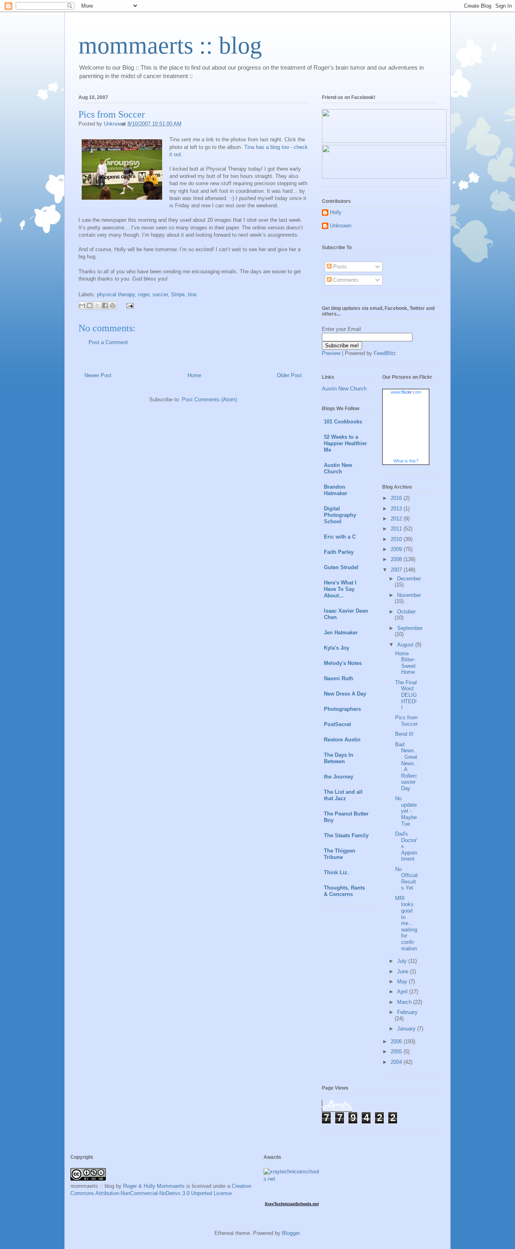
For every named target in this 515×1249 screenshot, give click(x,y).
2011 (397, 529)
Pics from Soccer (406, 720)
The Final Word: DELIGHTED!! (406, 694)
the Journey (338, 777)
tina (192, 294)
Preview (331, 353)
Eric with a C (340, 537)
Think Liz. (336, 872)
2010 (397, 539)
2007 (397, 570)
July (402, 961)
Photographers (342, 709)
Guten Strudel (341, 567)
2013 (397, 509)
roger (143, 294)
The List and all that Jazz (343, 795)
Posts (339, 267)
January (407, 1029)
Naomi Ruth (338, 678)
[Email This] (82, 305)
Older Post (289, 375)
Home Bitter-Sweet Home (405, 662)
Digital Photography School (340, 515)
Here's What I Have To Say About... (340, 589)
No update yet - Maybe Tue (406, 810)
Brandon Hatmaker (335, 490)
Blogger (290, 1233)
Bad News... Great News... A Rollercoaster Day (406, 766)
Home (194, 375)
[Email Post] (129, 305)
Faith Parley (339, 552)
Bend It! (404, 734)
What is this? (405, 460)
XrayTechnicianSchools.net (292, 1204)
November (409, 595)
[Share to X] (97, 305)
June (403, 971)
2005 (397, 1052)
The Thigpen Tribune (339, 854)
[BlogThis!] (90, 305)
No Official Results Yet (406, 878)
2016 (397, 498)
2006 (397, 1041)
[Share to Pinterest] (113, 305)
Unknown (340, 226)
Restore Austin (342, 740)
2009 (397, 549)
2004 (397, 1062)
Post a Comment (108, 342)
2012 (397, 519)
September (409, 628)
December (409, 579)
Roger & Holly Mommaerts (154, 1186)
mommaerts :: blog (170, 45)
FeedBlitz (385, 353)
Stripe (178, 294)
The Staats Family (346, 835)
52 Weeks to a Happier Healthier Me (345, 443)
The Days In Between (338, 758)
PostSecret (337, 724)
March (405, 1002)
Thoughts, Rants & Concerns (344, 891)
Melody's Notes (343, 663)
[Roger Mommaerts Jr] (384, 141)
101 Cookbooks (343, 422)
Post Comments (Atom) (209, 399)
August (406, 645)
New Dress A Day (345, 694)
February (407, 1012)
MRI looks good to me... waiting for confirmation (406, 923)
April (403, 992)
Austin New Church (344, 389)
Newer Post (97, 375)
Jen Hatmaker (341, 633)
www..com (406, 392)
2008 (397, 559)
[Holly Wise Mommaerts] (384, 177)
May (403, 982)
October (406, 612)
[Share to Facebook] (105, 305)
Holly (336, 212)
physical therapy (116, 294)
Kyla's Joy (336, 648)
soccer (160, 294)
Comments (345, 280)
